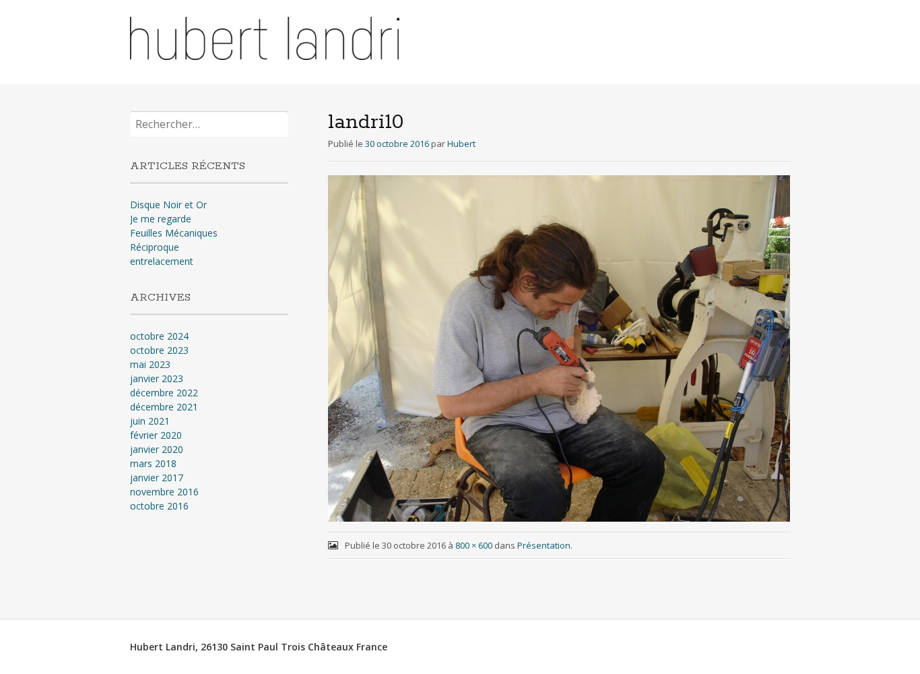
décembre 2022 (164, 392)
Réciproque (154, 247)
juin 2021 (150, 421)
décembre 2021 (164, 406)
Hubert (461, 143)
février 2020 (156, 435)
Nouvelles (699, 39)
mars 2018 (153, 463)
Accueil (558, 39)
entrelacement (161, 261)
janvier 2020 (156, 449)
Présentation (625, 39)
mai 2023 (150, 364)
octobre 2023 (159, 350)
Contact (762, 39)
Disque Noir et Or (168, 204)
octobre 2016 (159, 505)
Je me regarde (160, 218)
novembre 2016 (164, 491)
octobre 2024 (159, 336)
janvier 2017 (156, 477)
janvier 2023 (156, 378)
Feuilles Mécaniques (174, 232)
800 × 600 (473, 545)
